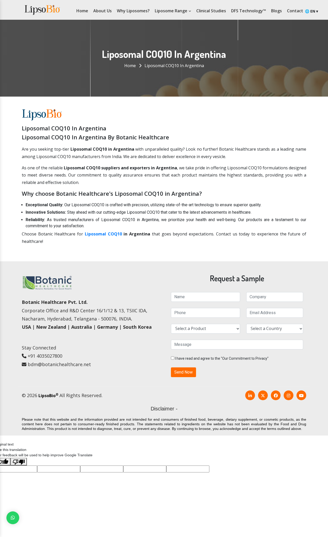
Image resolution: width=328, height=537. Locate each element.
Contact (295, 11)
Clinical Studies (211, 11)
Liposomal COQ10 (103, 234)
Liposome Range (171, 11)
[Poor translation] (19, 462)
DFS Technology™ (248, 11)
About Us (102, 11)
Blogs (276, 11)
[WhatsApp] (12, 517)
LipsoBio (48, 395)
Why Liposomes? (133, 11)
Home (82, 11)
